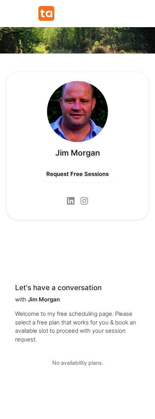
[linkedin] (70, 201)
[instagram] (84, 201)
